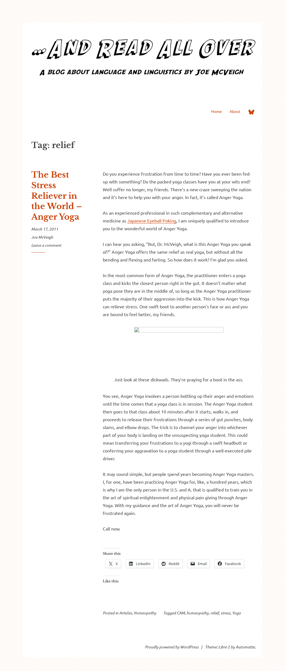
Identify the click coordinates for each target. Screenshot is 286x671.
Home (216, 111)
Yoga (236, 613)
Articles (125, 613)
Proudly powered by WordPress (172, 647)
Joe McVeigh (42, 237)
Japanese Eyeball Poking (151, 220)
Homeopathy (145, 613)
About (235, 111)
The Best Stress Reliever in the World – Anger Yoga (56, 196)
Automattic (245, 647)
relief (214, 613)
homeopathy (198, 613)
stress (225, 613)
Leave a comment (46, 245)
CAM (181, 613)
